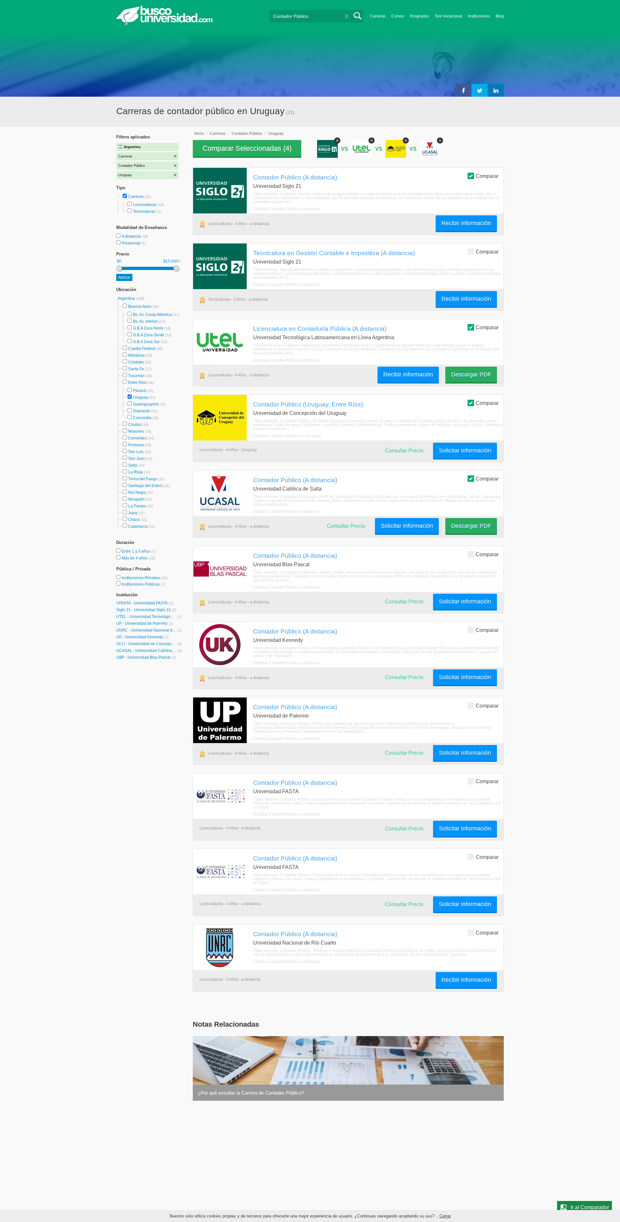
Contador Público (247, 133)
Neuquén (136, 499)
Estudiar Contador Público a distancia (286, 209)
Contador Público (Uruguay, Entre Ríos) (308, 404)
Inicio (199, 133)
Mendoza (136, 355)
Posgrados (419, 16)
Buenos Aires (139, 306)
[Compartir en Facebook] (463, 90)
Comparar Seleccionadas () (247, 148)
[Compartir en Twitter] (479, 90)
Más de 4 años (135, 558)
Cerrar (445, 1216)
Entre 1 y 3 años (136, 551)
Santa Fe (136, 369)
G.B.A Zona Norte (148, 328)
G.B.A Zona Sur (146, 342)
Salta (132, 465)
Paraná (139, 390)
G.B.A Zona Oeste (148, 335)
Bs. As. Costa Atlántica (152, 314)
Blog (500, 16)
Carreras (378, 16)
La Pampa (137, 506)
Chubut (134, 424)
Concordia (142, 418)
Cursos (397, 16)
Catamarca (138, 526)
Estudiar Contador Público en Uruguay (287, 436)
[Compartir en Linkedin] (496, 90)
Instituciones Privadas (145, 578)
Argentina (127, 298)
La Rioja (135, 472)
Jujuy (133, 513)
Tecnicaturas (144, 211)
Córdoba (136, 362)
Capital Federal (141, 348)
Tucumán (136, 375)
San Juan (136, 458)
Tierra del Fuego (142, 479)
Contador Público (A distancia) (295, 177)
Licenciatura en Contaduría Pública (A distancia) (320, 328)
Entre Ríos (137, 382)
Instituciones (479, 16)
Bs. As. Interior (145, 321)
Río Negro (137, 492)
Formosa (136, 445)
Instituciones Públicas (143, 584)
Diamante (141, 411)
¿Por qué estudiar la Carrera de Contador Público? (251, 1093)
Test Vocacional (448, 16)
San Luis (136, 451)
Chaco (134, 519)
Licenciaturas (145, 204)
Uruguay (140, 397)
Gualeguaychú (146, 404)
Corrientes (137, 438)
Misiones (136, 431)
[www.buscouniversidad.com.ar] (164, 24)
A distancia (132, 236)
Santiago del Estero (145, 485)
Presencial (131, 243)
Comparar (487, 176)
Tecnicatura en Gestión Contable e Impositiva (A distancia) (334, 252)
